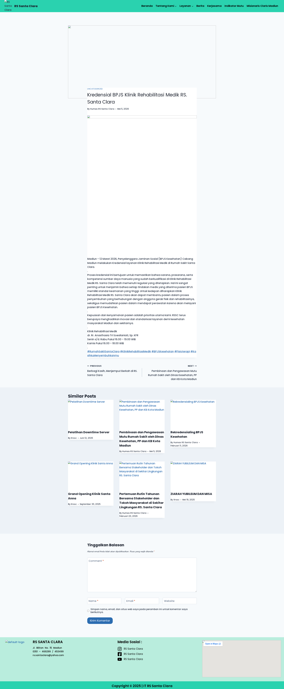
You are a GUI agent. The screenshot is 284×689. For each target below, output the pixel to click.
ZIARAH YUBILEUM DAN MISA (191, 494)
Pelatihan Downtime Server (88, 432)
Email (130, 601)
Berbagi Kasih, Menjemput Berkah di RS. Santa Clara (112, 371)
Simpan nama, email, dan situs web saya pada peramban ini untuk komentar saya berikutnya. (139, 611)
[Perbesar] (192, 119)
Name (93, 601)
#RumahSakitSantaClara (103, 351)
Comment (96, 561)
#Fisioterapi (182, 351)
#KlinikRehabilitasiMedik (135, 351)
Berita (200, 6)
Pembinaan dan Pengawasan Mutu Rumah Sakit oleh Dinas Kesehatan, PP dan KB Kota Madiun (172, 373)
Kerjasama (214, 6)
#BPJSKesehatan (162, 351)
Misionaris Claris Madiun (262, 6)
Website (169, 601)
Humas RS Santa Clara (102, 109)
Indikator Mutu (234, 6)
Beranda (147, 6)
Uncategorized (95, 89)
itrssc (74, 438)
